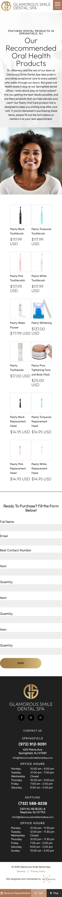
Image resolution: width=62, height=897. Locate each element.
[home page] (26, 6)
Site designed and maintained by (23, 879)
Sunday (15, 850)
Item (3, 566)
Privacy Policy (38, 871)
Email (4, 536)
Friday (15, 783)
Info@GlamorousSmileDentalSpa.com (33, 757)
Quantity (6, 582)
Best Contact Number (15, 550)
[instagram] (40, 717)
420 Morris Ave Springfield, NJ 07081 (33, 751)
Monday (16, 768)
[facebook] (21, 717)
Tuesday (16, 772)
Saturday (16, 787)
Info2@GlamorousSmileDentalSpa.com (32, 817)
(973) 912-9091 (33, 744)
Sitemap (21, 871)
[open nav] (57, 5)
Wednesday (18, 776)
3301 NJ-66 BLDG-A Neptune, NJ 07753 (32, 810)
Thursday (16, 780)
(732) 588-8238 (32, 803)
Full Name (7, 521)
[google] (31, 717)
